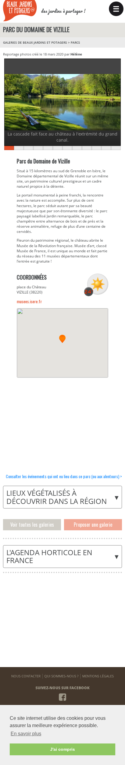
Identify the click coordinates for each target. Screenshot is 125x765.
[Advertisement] (62, 422)
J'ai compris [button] (62, 749)
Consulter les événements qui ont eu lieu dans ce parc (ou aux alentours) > (64, 476)
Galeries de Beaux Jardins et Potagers (35, 42)
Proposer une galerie (93, 524)
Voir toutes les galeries (32, 524)
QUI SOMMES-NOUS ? (61, 676)
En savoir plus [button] (26, 733)
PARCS (75, 42)
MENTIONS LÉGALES (98, 676)
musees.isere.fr (29, 301)
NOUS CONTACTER (26, 676)
